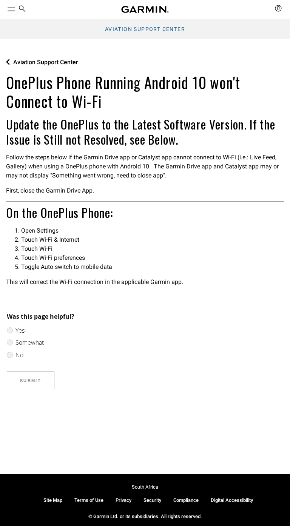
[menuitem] (22, 9)
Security (152, 500)
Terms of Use (88, 500)
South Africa (145, 487)
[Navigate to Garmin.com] (145, 9)
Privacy (123, 500)
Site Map (52, 500)
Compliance (186, 500)
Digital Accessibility (232, 500)
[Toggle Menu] (4, 7)
